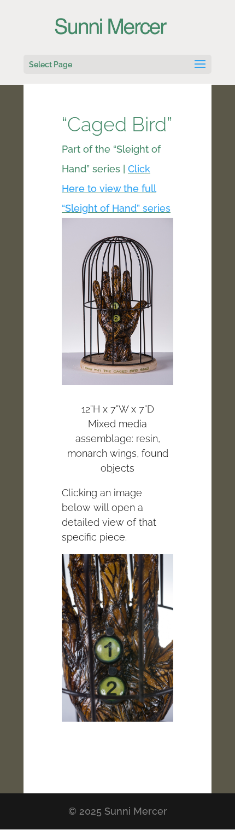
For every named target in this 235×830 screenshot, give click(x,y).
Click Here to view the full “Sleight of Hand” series (116, 188)
